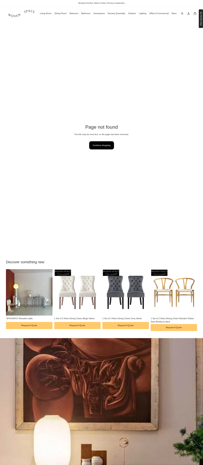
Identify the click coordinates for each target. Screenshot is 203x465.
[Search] (182, 13)
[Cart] (195, 13)
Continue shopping (101, 145)
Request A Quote (29, 325)
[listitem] (174, 13)
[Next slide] (48, 292)
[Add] (48, 311)
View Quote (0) (201, 19)
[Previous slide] (10, 292)
